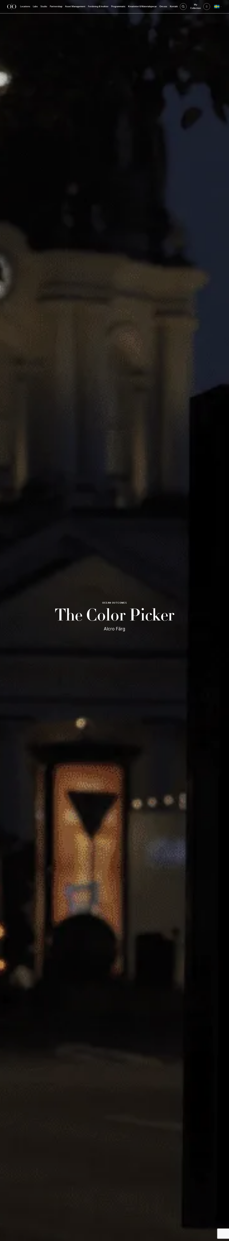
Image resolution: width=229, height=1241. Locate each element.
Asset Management (75, 6)
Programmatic (118, 6)
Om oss (163, 6)
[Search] (183, 6)
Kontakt (174, 6)
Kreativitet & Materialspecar (142, 6)
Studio (43, 6)
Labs (35, 6)
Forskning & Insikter (98, 6)
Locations (25, 6)
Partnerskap (56, 6)
